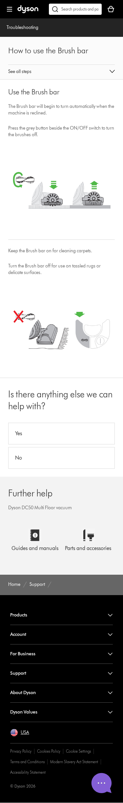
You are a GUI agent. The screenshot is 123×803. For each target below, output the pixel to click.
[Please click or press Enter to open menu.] (9, 9)
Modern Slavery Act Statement (74, 761)
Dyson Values (23, 712)
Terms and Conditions (27, 761)
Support (18, 673)
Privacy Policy (20, 751)
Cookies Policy (48, 751)
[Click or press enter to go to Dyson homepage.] (27, 11)
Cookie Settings (78, 751)
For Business (22, 654)
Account (18, 634)
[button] (62, 72)
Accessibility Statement (28, 772)
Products (18, 615)
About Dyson (23, 692)
